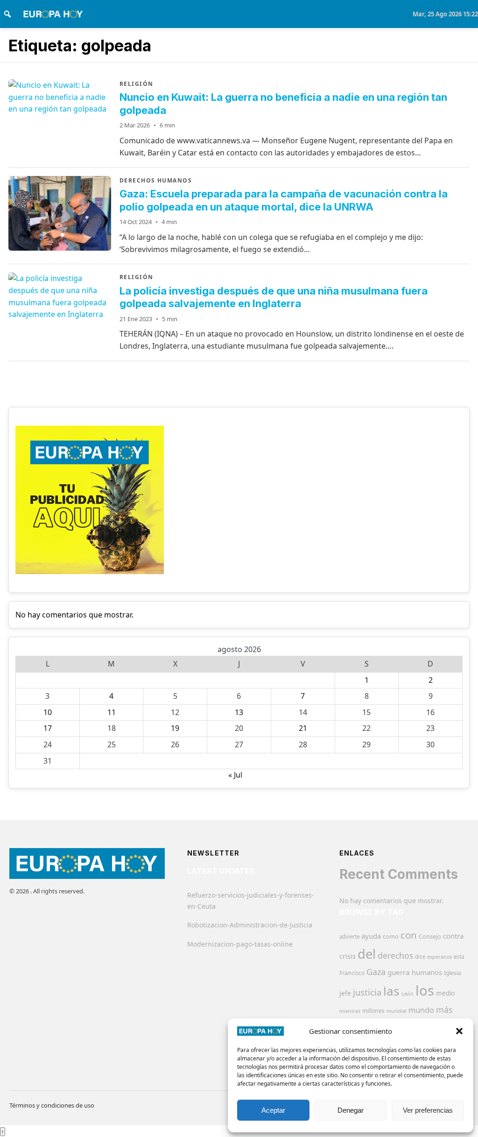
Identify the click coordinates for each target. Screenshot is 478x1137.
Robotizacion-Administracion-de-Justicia (249, 924)
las (391, 991)
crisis (347, 956)
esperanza (439, 956)
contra (453, 935)
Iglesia (452, 973)
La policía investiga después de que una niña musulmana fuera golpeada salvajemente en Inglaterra (274, 297)
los (424, 990)
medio (445, 993)
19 (175, 728)
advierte (349, 936)
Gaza (376, 971)
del (367, 953)
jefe (345, 993)
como (391, 936)
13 (239, 712)
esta (459, 956)
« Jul (235, 775)
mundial (397, 1010)
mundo (421, 1009)
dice (420, 956)
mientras (349, 1011)
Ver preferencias (428, 1110)
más (444, 1009)
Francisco (352, 973)
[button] (459, 1031)
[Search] (7, 14)
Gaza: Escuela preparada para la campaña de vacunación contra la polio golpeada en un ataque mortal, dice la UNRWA (284, 200)
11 (111, 712)
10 (47, 712)
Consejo (430, 936)
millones (373, 1011)
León (407, 993)
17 (47, 728)
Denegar (350, 1110)
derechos (395, 955)
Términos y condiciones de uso (51, 1105)
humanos (427, 972)
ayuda (371, 935)
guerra (398, 972)
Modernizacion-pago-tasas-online (240, 944)
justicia (367, 992)
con (409, 934)
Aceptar (273, 1110)
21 (303, 728)
